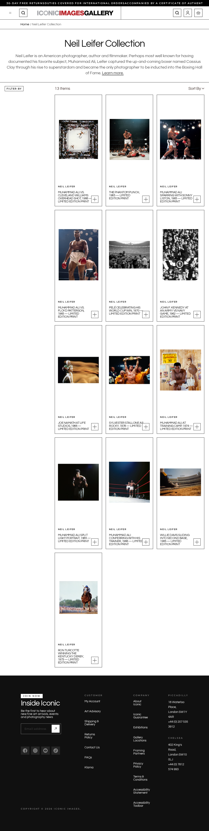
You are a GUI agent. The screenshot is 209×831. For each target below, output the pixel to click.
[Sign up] (56, 729)
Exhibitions (140, 727)
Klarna (88, 767)
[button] (196, 88)
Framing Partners (139, 752)
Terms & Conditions (140, 778)
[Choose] (94, 199)
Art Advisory (92, 711)
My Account (92, 701)
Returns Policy (89, 736)
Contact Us (92, 747)
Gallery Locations (139, 739)
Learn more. (113, 73)
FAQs (88, 757)
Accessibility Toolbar (141, 804)
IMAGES (73, 808)
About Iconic (137, 703)
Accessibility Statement (141, 791)
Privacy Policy (138, 765)
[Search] (23, 13)
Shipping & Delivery (91, 723)
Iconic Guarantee (140, 716)
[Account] (188, 13)
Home (24, 24)
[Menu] (10, 13)
